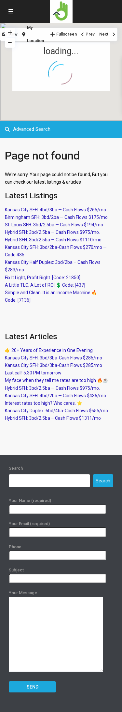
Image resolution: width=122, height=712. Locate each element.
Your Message (23, 592)
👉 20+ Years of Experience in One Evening (49, 350)
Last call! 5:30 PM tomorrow (33, 372)
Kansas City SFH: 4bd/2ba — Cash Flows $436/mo (55, 395)
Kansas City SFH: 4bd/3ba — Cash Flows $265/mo (55, 209)
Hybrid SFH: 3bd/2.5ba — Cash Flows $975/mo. (52, 232)
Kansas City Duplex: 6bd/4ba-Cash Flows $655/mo (56, 410)
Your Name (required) (30, 500)
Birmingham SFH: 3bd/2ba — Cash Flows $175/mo (56, 217)
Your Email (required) (29, 523)
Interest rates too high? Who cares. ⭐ (43, 403)
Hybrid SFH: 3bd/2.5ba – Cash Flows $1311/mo (53, 418)
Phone (15, 546)
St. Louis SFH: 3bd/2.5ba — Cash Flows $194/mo (54, 224)
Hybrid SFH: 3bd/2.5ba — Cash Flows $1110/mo (53, 239)
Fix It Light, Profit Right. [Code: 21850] (42, 277)
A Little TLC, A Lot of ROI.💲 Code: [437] (45, 285)
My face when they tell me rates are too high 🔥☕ (56, 380)
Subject (16, 570)
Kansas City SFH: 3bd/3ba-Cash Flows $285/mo (53, 357)
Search (16, 468)
